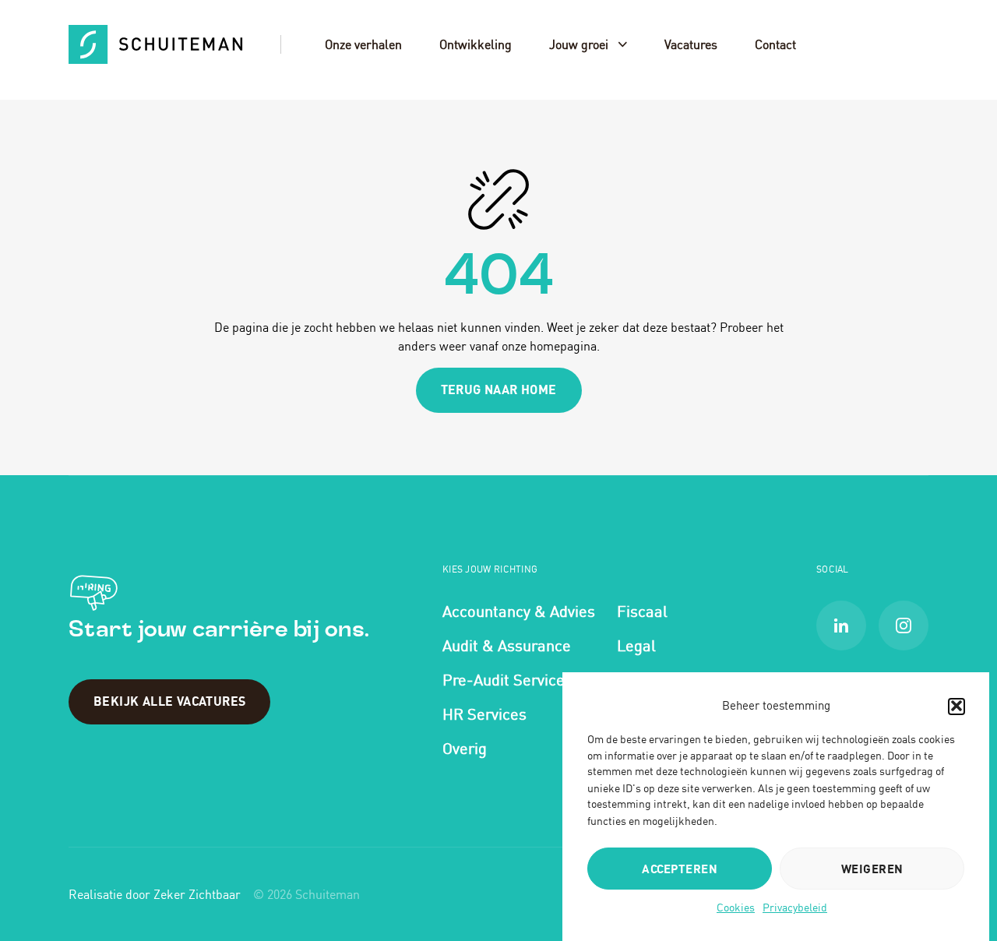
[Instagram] (903, 625)
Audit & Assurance (506, 645)
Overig (464, 748)
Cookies (736, 907)
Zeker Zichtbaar (197, 894)
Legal (636, 645)
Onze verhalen (363, 44)
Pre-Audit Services (507, 679)
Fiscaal (642, 611)
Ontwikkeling (475, 44)
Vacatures (690, 44)
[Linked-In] (841, 625)
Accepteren (679, 869)
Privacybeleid (795, 907)
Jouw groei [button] (578, 44)
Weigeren (872, 869)
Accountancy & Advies (518, 611)
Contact (775, 44)
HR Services (484, 714)
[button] (956, 706)
